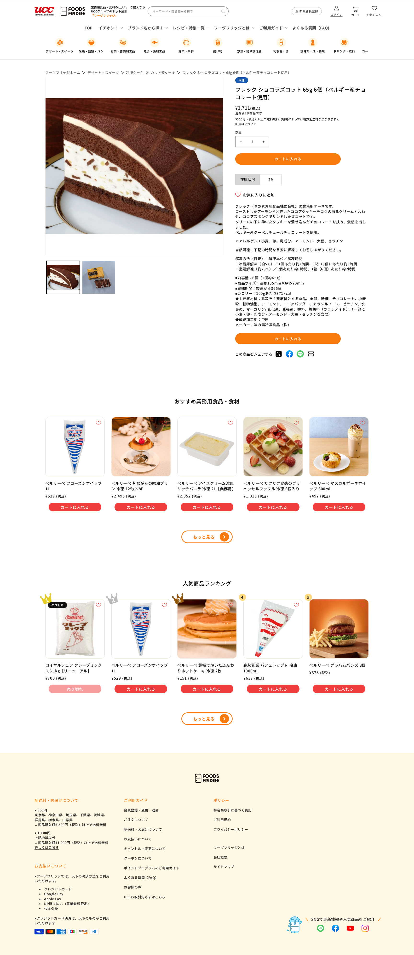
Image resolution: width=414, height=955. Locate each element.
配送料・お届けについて (143, 829)
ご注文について (136, 819)
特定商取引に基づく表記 (232, 810)
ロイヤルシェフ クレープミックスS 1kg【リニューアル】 (73, 667)
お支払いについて (138, 839)
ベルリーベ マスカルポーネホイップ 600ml (337, 485)
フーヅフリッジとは (229, 847)
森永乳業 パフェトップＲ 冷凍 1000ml (270, 667)
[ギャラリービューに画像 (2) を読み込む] (98, 277)
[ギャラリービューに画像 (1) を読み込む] (63, 277)
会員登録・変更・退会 (141, 810)
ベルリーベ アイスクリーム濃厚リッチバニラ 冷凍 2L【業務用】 (206, 485)
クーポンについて (138, 858)
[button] (110, 27)
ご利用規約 (222, 819)
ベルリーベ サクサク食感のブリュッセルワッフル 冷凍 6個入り (271, 485)
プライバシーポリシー (230, 829)
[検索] (223, 11)
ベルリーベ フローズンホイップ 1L (73, 485)
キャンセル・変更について (145, 848)
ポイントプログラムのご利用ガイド (151, 868)
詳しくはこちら (46, 847)
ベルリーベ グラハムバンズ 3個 (337, 665)
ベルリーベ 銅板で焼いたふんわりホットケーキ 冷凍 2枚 (205, 667)
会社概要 (220, 857)
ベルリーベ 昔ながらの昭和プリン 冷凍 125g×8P (139, 485)
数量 (238, 132)
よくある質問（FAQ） (141, 877)
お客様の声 (132, 887)
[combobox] (188, 11)
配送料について (246, 124)
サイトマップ (223, 866)
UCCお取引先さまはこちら (145, 896)
